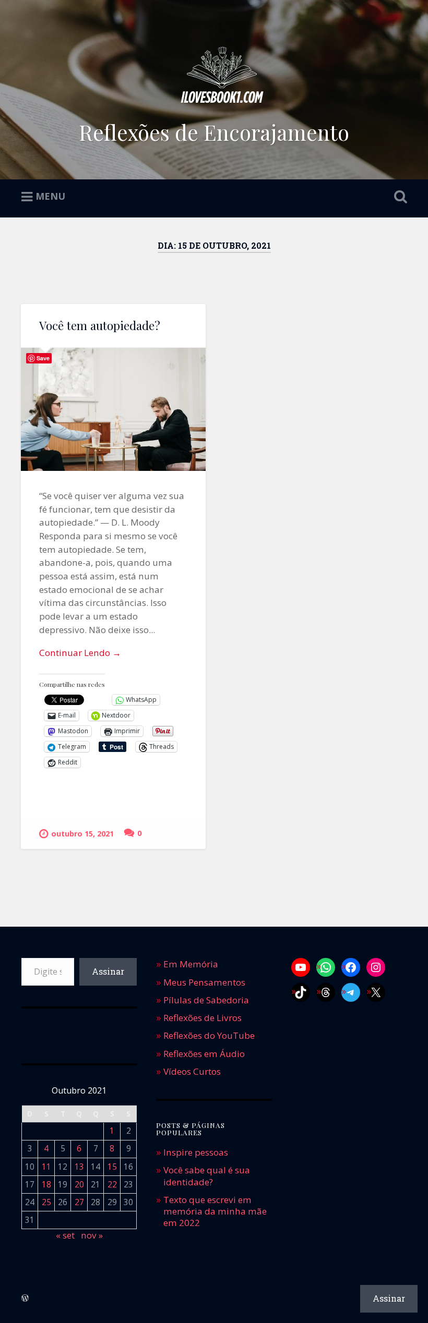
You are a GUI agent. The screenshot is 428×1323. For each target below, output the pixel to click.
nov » (92, 1235)
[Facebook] (350, 967)
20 (79, 1184)
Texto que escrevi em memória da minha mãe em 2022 (215, 1211)
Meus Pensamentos (204, 982)
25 (46, 1202)
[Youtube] (300, 967)
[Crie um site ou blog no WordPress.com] (25, 1298)
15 (112, 1166)
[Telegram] (350, 992)
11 (46, 1166)
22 (112, 1184)
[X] (375, 992)
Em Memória (190, 964)
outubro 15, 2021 (82, 834)
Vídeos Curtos (192, 1071)
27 (79, 1202)
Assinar (108, 971)
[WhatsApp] (325, 967)
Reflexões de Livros (202, 1018)
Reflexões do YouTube (209, 1035)
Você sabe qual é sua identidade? (206, 1175)
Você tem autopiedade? (99, 325)
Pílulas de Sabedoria (206, 1000)
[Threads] (325, 992)
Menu (50, 196)
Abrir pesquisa (398, 197)
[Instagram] (375, 967)
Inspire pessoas (195, 1152)
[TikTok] (300, 992)
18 (46, 1184)
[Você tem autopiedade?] (113, 409)
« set (65, 1235)
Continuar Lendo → (80, 653)
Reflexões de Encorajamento (214, 132)
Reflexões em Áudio (204, 1054)
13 (79, 1166)
